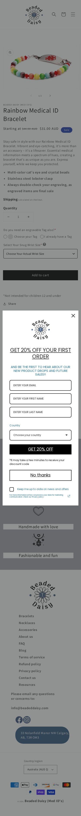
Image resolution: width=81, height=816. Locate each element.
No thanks (40, 475)
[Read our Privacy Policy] (68, 496)
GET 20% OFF (40, 449)
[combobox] (40, 435)
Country (15, 425)
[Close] (73, 316)
